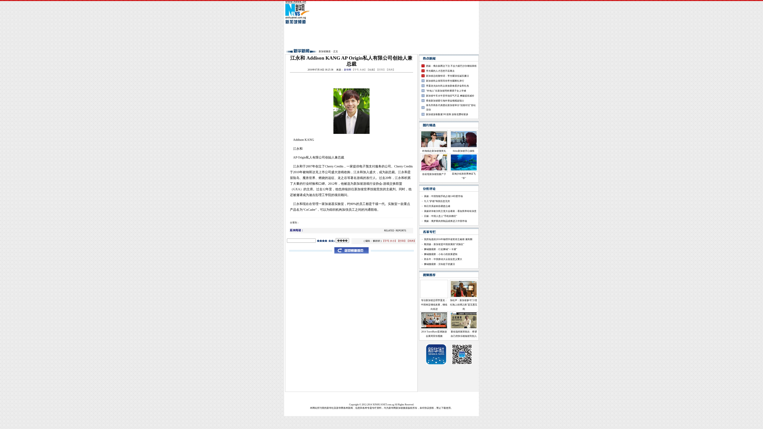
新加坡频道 (325, 51)
